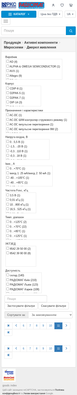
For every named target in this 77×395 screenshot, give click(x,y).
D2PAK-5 (17, 93)
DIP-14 (15, 102)
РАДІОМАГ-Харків (24, 289)
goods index (9, 385)
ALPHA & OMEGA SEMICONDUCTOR (34, 66)
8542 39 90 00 (20, 253)
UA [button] (69, 14)
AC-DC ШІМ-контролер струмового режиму (38, 119)
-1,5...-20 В (18, 146)
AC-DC (15, 115)
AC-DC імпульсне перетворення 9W (33, 129)
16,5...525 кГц (20, 209)
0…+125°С (18, 235)
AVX (14, 71)
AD (13, 61)
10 (50, 325)
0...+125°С (17, 221)
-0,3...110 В (18, 151)
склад (16, 275)
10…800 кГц (19, 204)
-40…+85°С (18, 182)
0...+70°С (17, 168)
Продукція (12, 42)
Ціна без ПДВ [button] (49, 14)
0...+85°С (17, 231)
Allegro (15, 75)
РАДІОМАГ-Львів (23, 284)
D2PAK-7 (17, 97)
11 (58, 325)
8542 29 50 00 (20, 248)
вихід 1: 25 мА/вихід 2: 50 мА (29, 173)
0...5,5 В (16, 141)
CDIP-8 (15, 88)
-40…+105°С (19, 177)
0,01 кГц (16, 199)
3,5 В (14, 195)
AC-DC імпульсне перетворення (31, 124)
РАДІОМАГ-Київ (23, 280)
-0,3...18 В (17, 155)
